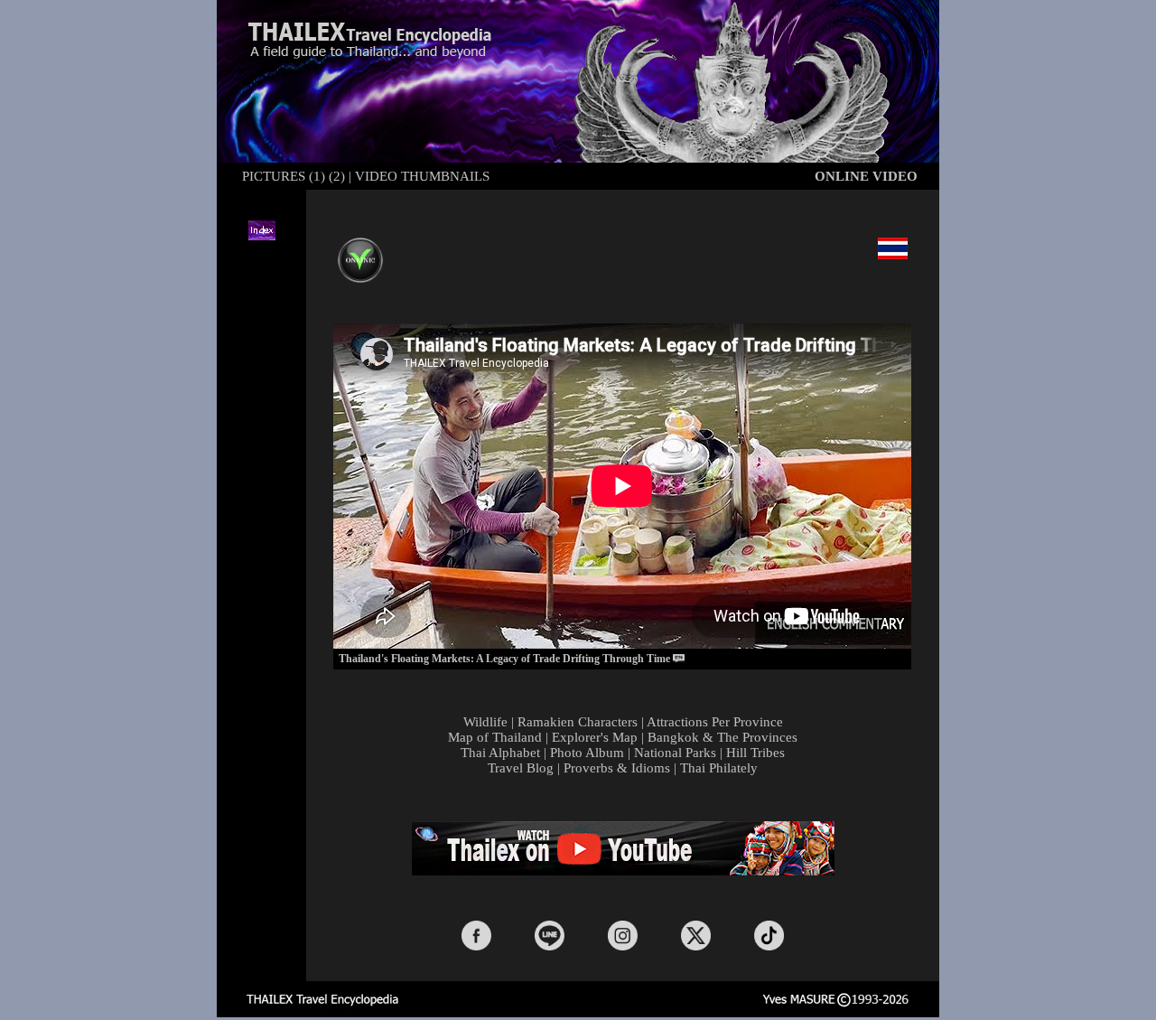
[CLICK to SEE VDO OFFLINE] (360, 248)
